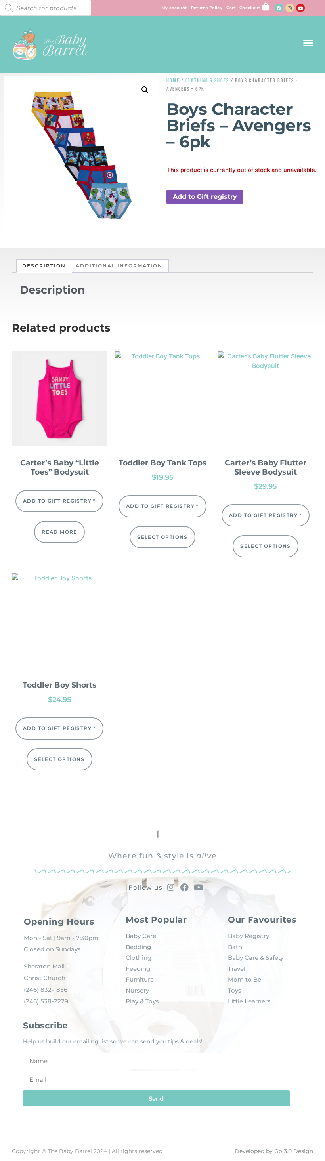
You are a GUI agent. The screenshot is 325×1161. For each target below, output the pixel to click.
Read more (59, 532)
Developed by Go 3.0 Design (274, 1151)
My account (174, 7)
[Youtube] (300, 8)
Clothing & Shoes (207, 80)
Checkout (249, 7)
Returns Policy (207, 7)
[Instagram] (289, 8)
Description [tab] (44, 266)
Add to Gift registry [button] (205, 196)
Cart (230, 7)
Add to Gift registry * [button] (59, 501)
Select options (162, 537)
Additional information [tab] (119, 266)
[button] (308, 42)
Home (173, 80)
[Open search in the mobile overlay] (45, 8)
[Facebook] (279, 8)
